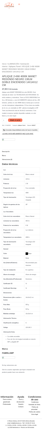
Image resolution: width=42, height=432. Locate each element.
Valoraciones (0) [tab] (7, 159)
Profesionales (7, 404)
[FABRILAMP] (8, 141)
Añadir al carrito (15, 120)
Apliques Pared (14, 66)
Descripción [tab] (6, 151)
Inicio (4, 64)
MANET (34, 125)
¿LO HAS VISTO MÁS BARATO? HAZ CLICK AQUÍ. (17, 133)
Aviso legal (34, 414)
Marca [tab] (4, 155)
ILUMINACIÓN (13, 64)
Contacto (20, 406)
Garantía (20, 404)
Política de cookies (34, 412)
